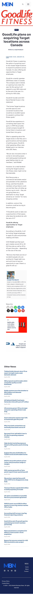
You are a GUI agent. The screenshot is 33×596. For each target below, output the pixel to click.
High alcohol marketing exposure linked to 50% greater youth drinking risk (16, 444)
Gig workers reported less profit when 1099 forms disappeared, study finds (16, 479)
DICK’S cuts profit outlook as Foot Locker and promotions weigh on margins (15, 462)
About (27, 569)
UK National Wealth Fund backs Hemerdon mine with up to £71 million (16, 401)
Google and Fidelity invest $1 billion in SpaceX (21, 345)
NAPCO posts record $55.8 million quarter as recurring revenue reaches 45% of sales (16, 505)
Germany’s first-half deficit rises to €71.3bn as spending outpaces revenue (15, 435)
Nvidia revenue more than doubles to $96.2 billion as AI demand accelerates (16, 392)
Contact (26, 571)
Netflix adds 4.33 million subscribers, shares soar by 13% (11, 326)
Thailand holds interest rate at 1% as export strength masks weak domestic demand (15, 373)
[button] (22, 4)
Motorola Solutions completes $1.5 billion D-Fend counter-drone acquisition (15, 532)
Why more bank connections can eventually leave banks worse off (14, 426)
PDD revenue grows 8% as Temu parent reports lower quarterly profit (16, 471)
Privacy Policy (6, 581)
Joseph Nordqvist (18, 49)
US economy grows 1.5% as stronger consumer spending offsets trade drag (16, 409)
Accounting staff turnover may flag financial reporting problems (15, 514)
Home (27, 567)
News (16, 29)
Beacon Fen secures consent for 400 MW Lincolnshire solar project (16, 541)
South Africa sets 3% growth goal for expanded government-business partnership (16, 522)
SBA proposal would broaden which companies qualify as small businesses (15, 382)
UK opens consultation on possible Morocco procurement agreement (15, 496)
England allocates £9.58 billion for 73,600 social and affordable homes (15, 453)
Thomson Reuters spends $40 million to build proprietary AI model (16, 488)
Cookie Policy (5, 583)
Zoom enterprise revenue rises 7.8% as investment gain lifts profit (15, 418)
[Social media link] (4, 570)
